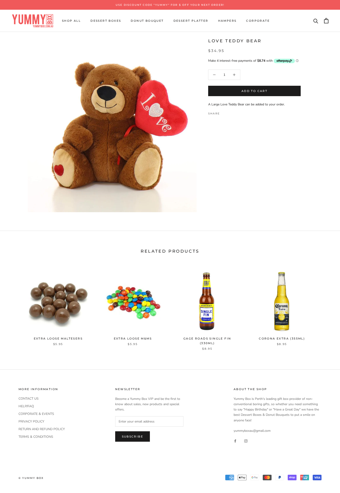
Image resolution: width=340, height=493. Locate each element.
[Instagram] (245, 440)
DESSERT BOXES (105, 20)
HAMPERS (227, 20)
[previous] (14, 305)
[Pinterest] (236, 112)
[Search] (315, 20)
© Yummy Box (31, 478)
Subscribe (132, 436)
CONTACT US (29, 398)
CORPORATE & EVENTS (36, 414)
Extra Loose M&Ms (133, 338)
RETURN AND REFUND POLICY (42, 429)
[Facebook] (224, 112)
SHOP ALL (71, 20)
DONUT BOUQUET (147, 20)
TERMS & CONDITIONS (36, 437)
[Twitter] (230, 112)
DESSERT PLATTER (190, 20)
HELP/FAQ (26, 406)
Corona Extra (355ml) (282, 338)
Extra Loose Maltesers (58, 338)
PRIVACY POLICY (31, 421)
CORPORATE (258, 20)
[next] (325, 305)
